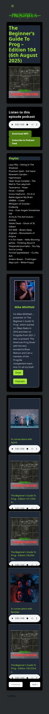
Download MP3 (20, 133)
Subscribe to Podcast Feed (23, 142)
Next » (35, 684)
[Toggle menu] (12, 6)
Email (18, 372)
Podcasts (20, 381)
